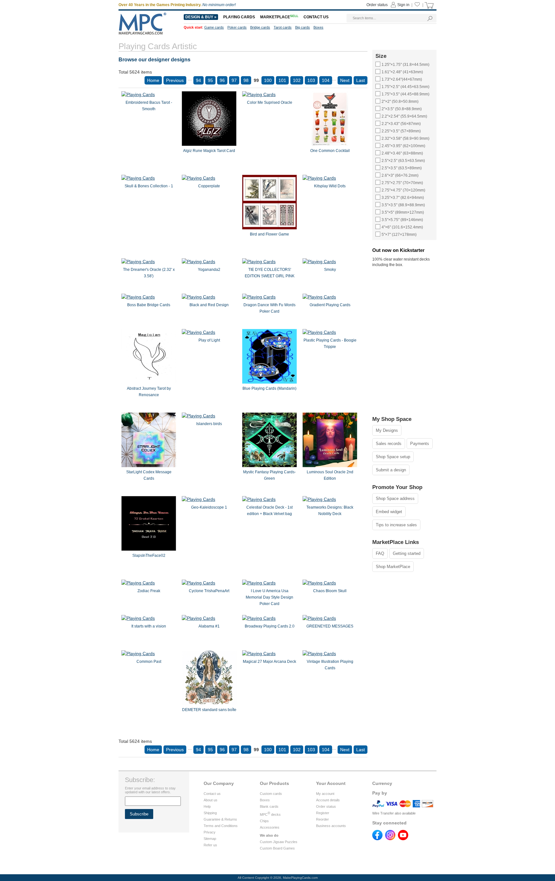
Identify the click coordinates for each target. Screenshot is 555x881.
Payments (419, 443)
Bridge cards (260, 27)
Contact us (212, 794)
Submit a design (391, 469)
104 (326, 80)
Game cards (214, 27)
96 (222, 80)
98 (246, 80)
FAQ (380, 553)
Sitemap (210, 839)
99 (256, 80)
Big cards (302, 27)
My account (325, 794)
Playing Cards (239, 17)
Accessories (269, 827)
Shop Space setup (393, 456)
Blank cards (269, 806)
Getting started (406, 553)
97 (234, 80)
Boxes (265, 800)
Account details (328, 800)
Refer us (210, 845)
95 (210, 80)
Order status (326, 806)
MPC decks (270, 814)
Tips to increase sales (396, 524)
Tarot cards (283, 27)
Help (207, 806)
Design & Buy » (200, 17)
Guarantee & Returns (220, 819)
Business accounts (331, 826)
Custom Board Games (277, 848)
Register (322, 813)
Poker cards (237, 27)
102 (297, 80)
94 (198, 80)
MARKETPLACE (279, 17)
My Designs (387, 430)
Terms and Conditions (221, 826)
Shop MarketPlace (393, 566)
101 (282, 80)
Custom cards (271, 794)
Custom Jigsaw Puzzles (278, 842)
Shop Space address (395, 498)
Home (153, 80)
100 (268, 80)
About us (210, 800)
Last (360, 80)
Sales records (388, 443)
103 (311, 80)
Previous (175, 80)
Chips (264, 821)
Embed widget (389, 511)
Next (344, 80)
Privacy (210, 832)
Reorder (322, 819)
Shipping (210, 813)
